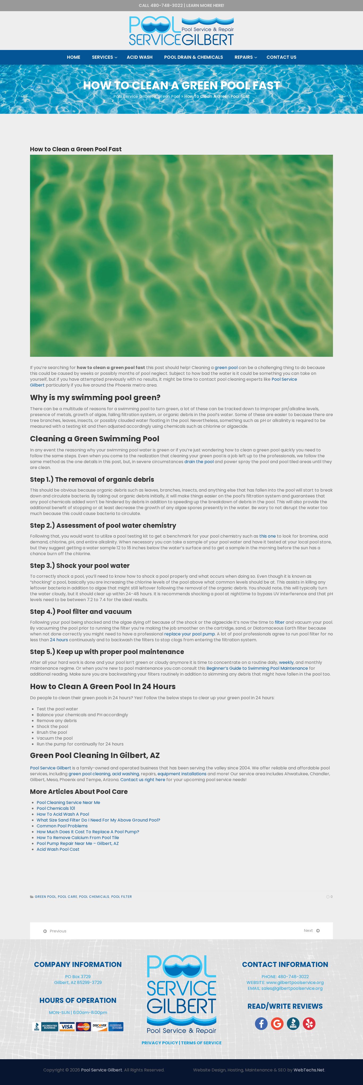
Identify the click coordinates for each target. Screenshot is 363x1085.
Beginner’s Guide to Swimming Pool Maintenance (257, 668)
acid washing (125, 774)
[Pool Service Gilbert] (181, 30)
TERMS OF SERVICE (201, 1043)
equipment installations (182, 774)
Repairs (244, 57)
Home (73, 57)
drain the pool (199, 462)
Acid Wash (140, 57)
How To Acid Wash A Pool (63, 814)
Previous (58, 931)
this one (267, 536)
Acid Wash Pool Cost (58, 849)
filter (280, 622)
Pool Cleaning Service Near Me (68, 802)
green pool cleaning (89, 774)
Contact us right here (142, 780)
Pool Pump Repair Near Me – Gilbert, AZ (78, 843)
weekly (286, 662)
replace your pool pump (189, 634)
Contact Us (281, 57)
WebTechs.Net (309, 1070)
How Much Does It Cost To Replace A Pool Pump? (88, 832)
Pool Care (67, 896)
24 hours (59, 640)
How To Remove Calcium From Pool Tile (78, 838)
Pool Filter (121, 896)
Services (102, 57)
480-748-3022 (166, 5)
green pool (226, 368)
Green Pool (45, 896)
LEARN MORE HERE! (205, 5)
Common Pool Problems (62, 826)
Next (308, 930)
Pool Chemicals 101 (56, 808)
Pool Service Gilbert (50, 768)
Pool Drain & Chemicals (193, 57)
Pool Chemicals (94, 896)
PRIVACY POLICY (160, 1043)
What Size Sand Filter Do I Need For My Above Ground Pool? (98, 820)
